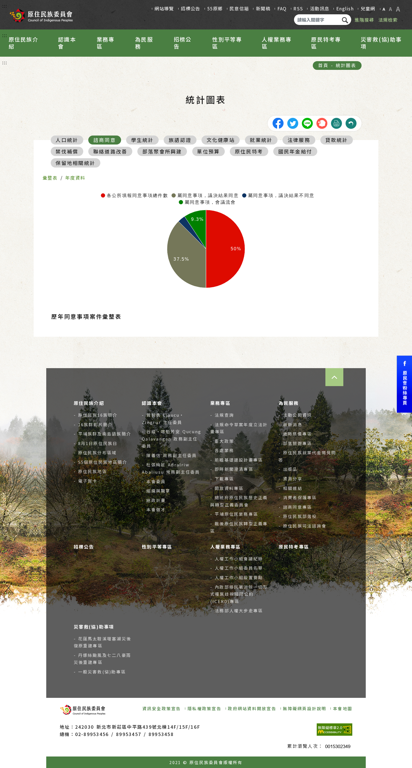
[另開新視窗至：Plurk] (321, 122)
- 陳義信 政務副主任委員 (169, 455)
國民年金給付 (295, 151)
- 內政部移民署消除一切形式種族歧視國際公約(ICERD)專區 (239, 594)
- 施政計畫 (154, 500)
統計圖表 (346, 65)
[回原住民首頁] (41, 13)
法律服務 (299, 139)
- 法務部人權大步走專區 (236, 610)
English (345, 8)
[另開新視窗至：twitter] (292, 122)
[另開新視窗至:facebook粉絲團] (404, 384)
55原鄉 (215, 8)
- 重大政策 (222, 441)
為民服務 (144, 43)
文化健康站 (221, 139)
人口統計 (66, 139)
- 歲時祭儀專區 (295, 434)
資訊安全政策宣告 (161, 708)
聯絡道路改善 (110, 151)
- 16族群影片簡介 (93, 424)
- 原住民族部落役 (298, 516)
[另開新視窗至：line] (307, 122)
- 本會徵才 (154, 509)
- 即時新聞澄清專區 (231, 469)
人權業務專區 (276, 43)
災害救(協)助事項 (381, 43)
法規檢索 (388, 19)
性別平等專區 (227, 43)
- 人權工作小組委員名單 (236, 568)
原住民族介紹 (23, 43)
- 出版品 (288, 469)
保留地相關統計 (75, 162)
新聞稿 (263, 8)
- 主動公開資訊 (295, 415)
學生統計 (142, 139)
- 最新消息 (290, 424)
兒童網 (368, 8)
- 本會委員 (154, 481)
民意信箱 (239, 8)
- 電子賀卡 (86, 481)
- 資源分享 (290, 479)
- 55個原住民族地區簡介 (101, 462)
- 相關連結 (290, 488)
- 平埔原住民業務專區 (234, 514)
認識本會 (67, 43)
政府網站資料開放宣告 (252, 708)
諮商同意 (104, 139)
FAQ (282, 8)
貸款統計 (336, 139)
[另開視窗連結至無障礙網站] (334, 729)
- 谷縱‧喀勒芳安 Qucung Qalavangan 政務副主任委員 (171, 438)
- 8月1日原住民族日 (96, 443)
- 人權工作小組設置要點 (236, 577)
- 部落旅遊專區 (295, 443)
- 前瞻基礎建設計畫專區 (236, 460)
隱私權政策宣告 (204, 708)
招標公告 (190, 8)
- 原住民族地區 (90, 471)
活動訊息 (319, 8)
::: (5, 5)
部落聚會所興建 (162, 151)
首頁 (323, 65)
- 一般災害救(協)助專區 (100, 672)
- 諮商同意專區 (295, 507)
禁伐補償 (66, 151)
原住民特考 (249, 151)
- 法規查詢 (222, 415)
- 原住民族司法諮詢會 (303, 526)
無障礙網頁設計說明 (304, 708)
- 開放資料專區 (227, 488)
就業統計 (261, 139)
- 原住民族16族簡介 (96, 415)
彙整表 (50, 177)
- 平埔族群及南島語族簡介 (102, 434)
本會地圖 (342, 708)
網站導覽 (164, 8)
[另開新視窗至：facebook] (278, 122)
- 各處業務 (222, 450)
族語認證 (180, 139)
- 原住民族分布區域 (95, 452)
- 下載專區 (222, 479)
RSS (298, 8)
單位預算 (208, 151)
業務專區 (106, 43)
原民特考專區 (326, 43)
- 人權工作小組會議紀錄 (236, 558)
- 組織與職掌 (156, 491)
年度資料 (75, 177)
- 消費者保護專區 (298, 497)
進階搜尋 (364, 19)
